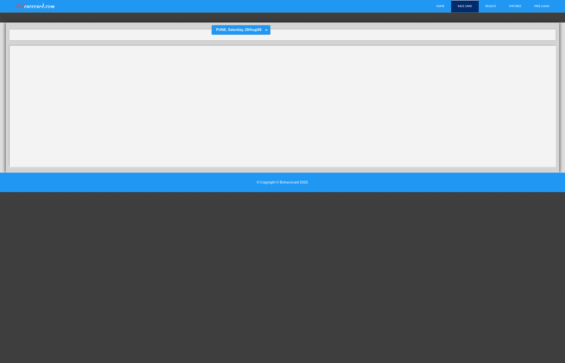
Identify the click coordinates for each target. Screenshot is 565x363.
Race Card (465, 6)
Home (440, 6)
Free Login (541, 6)
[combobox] (241, 30)
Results (490, 6)
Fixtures (515, 6)
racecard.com (35, 6)
